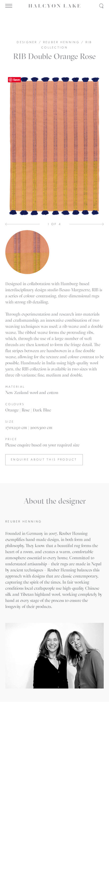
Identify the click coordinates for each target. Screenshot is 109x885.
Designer (28, 42)
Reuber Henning (62, 42)
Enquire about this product (44, 459)
